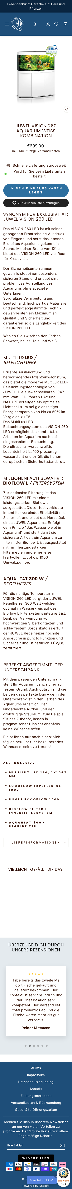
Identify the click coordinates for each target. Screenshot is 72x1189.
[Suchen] (34, 24)
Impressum (36, 1075)
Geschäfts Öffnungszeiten (36, 1110)
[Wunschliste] (56, 24)
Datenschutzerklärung (36, 1082)
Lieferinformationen (36, 842)
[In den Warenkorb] (8, 898)
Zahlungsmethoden (36, 1096)
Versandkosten (49, 151)
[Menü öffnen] (7, 24)
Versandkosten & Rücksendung (36, 1103)
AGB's (36, 1068)
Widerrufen (36, 1158)
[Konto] (48, 24)
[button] (48, 1180)
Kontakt (36, 1089)
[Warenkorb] (65, 24)
